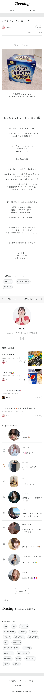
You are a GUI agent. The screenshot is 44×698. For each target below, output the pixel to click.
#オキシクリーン (23, 281)
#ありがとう (8, 653)
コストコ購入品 (8, 355)
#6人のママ (17, 642)
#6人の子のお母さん (11, 648)
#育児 (18, 658)
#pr (5, 626)
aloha (22, 328)
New (12, 10)
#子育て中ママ (9, 632)
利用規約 (12, 681)
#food (12, 412)
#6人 (6, 642)
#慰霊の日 (7, 658)
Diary (39, 27)
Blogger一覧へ (22, 591)
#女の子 (22, 632)
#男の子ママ (19, 637)
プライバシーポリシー (26, 681)
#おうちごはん (23, 653)
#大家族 (33, 632)
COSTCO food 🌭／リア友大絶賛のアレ (18, 408)
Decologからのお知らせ (25, 609)
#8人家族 (26, 648)
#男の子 (7, 637)
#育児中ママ (30, 658)
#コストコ (7, 287)
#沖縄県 (16, 664)
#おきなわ (24, 626)
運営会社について (22, 685)
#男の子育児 (33, 637)
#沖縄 (6, 664)
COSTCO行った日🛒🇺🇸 (12, 390)
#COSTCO (8, 281)
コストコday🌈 (8, 373)
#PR (12, 358)
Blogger (32, 10)
